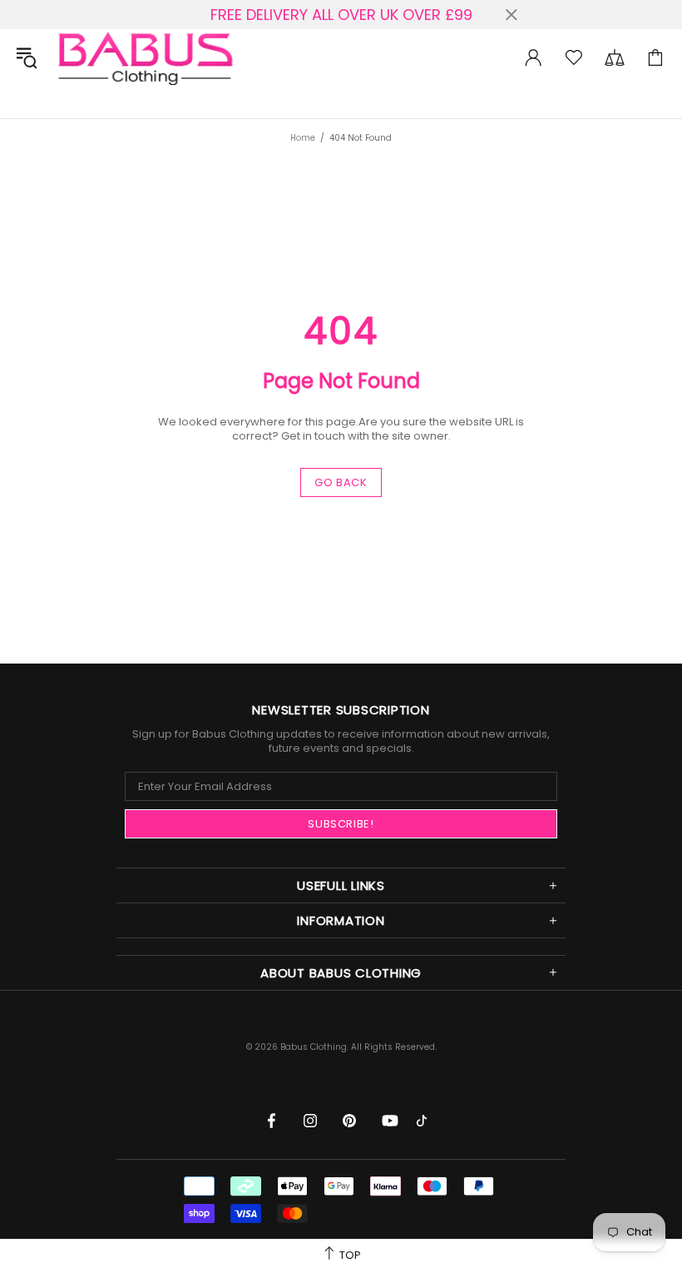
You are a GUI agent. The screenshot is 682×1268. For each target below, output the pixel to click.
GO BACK (341, 482)
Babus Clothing (144, 57)
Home (302, 138)
